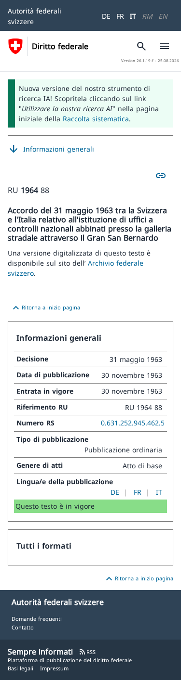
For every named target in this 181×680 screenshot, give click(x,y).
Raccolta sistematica (96, 118)
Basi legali (20, 668)
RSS (87, 652)
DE (106, 16)
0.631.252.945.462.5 (133, 422)
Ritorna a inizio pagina (45, 308)
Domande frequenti (37, 618)
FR (120, 16)
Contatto (23, 627)
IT (133, 16)
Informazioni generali (51, 149)
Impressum (54, 668)
